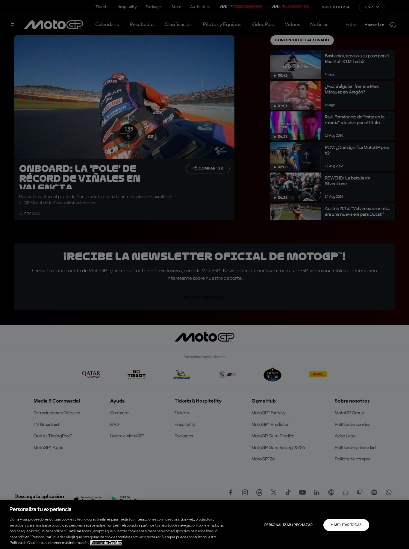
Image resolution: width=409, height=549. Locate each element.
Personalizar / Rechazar (288, 525)
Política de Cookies (106, 543)
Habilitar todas (346, 525)
